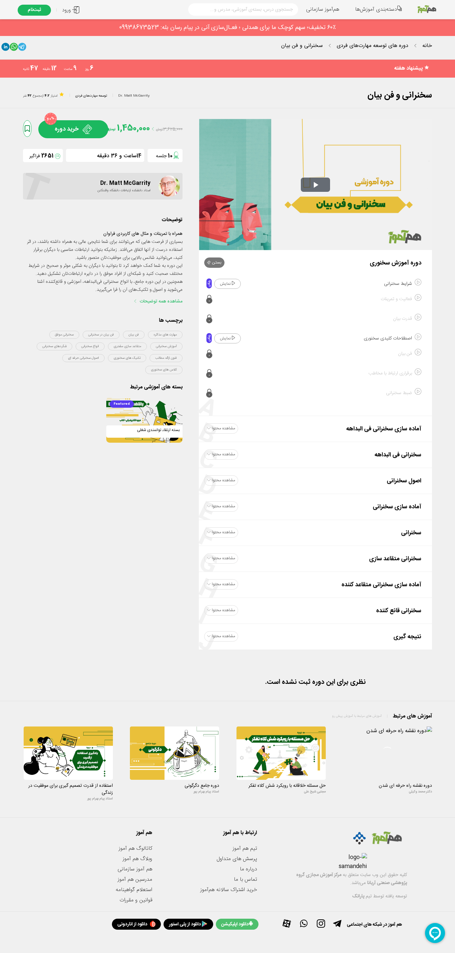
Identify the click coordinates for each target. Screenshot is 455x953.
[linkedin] (5, 48)
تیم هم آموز (244, 848)
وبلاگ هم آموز (137, 858)
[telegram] (22, 48)
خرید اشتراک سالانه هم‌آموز (228, 889)
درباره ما (248, 869)
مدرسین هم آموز (135, 879)
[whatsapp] (14, 48)
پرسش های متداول (237, 858)
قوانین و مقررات (136, 900)
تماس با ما (245, 879)
